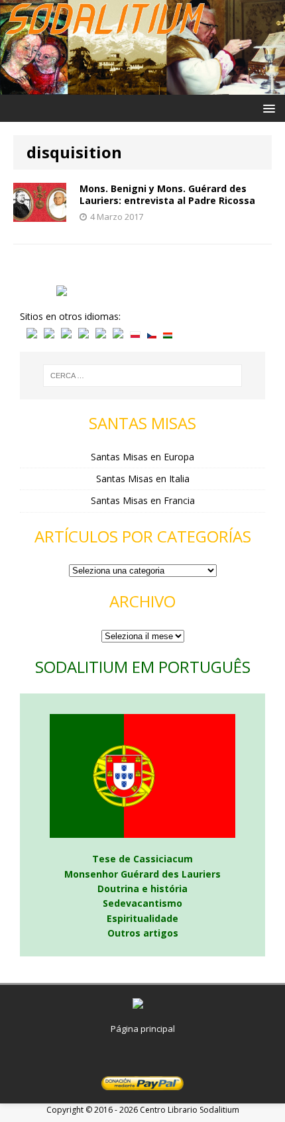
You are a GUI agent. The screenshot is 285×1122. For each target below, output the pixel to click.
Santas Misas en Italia (143, 478)
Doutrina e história (142, 888)
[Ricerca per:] (142, 375)
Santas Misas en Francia (143, 500)
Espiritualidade (142, 918)
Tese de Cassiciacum (142, 858)
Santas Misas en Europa (142, 456)
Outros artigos (142, 933)
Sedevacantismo (142, 903)
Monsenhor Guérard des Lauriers (142, 874)
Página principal (143, 1029)
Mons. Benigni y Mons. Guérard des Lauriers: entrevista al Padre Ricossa (167, 194)
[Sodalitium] (142, 87)
